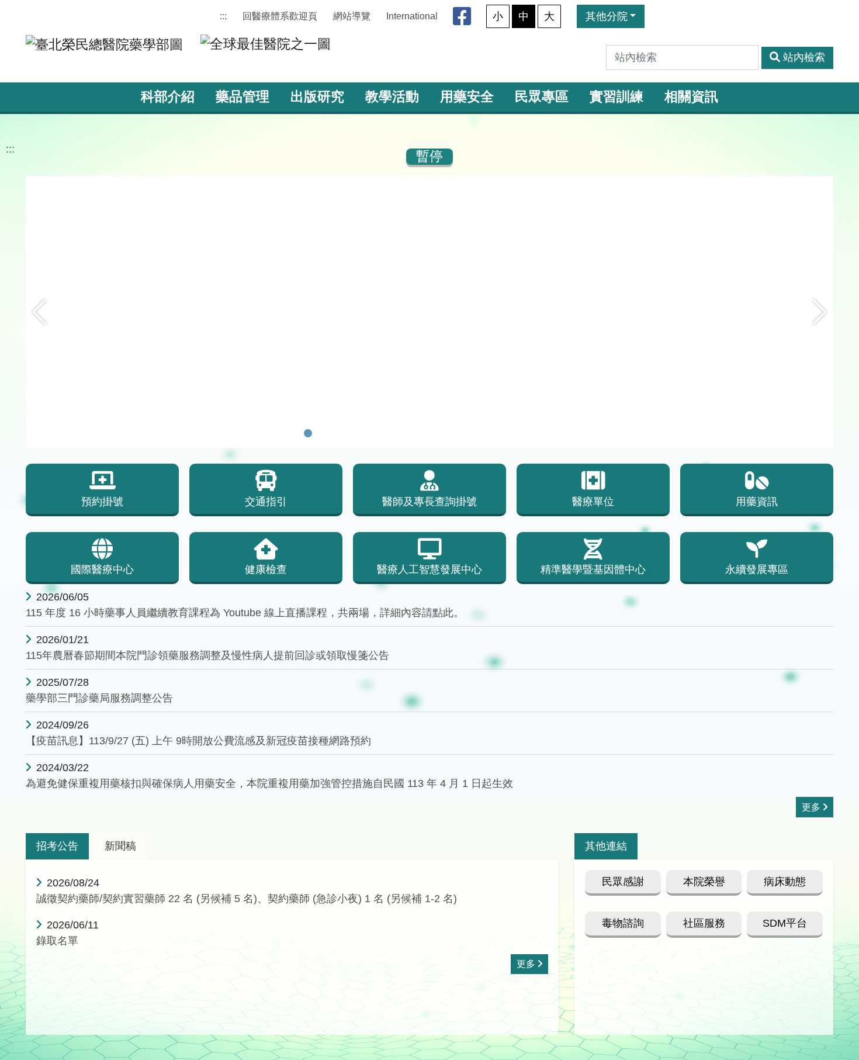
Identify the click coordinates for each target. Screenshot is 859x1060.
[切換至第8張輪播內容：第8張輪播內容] (414, 433)
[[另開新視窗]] (429, 184)
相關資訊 (691, 96)
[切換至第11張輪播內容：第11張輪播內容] (460, 433)
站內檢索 (804, 57)
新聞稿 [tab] (120, 846)
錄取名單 (57, 941)
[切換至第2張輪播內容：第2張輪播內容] (323, 433)
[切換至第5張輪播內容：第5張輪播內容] (369, 433)
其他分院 (607, 16)
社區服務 (704, 923)
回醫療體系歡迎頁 (280, 16)
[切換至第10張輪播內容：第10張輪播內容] (445, 433)
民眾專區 (542, 96)
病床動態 (785, 882)
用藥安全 (467, 96)
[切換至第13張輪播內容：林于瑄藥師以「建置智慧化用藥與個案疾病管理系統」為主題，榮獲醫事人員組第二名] (490, 433)
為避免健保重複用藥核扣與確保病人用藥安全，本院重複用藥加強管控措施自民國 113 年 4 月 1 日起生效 (269, 783)
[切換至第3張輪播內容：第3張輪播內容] (338, 433)
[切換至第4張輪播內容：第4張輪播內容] (353, 433)
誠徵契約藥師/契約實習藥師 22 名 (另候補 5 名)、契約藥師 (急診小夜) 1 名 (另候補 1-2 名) (246, 898)
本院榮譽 (704, 882)
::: (223, 16)
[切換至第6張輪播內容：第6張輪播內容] (384, 433)
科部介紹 (168, 96)
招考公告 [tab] (57, 846)
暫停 (429, 156)
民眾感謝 (623, 882)
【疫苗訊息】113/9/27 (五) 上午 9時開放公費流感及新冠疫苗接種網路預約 (198, 741)
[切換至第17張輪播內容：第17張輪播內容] (551, 433)
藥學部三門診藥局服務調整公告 (99, 698)
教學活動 (392, 96)
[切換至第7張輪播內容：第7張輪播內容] (399, 433)
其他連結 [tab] (606, 846)
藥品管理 (242, 96)
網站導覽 (351, 16)
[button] (39, 312)
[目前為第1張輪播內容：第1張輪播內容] (308, 433)
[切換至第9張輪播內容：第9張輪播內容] (429, 433)
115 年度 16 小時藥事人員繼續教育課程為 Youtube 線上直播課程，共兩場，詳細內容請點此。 (245, 613)
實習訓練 (616, 96)
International (412, 16)
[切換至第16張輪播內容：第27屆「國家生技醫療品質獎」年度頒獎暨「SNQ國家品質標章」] (536, 433)
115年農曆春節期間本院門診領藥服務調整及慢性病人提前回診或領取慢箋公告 (207, 655)
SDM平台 (785, 923)
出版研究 (317, 96)
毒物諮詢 (623, 923)
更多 (811, 807)
